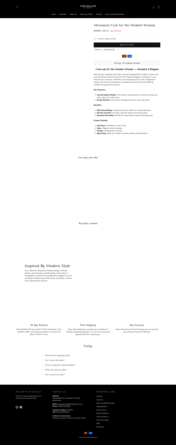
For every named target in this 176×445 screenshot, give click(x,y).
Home (54, 14)
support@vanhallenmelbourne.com (70, 404)
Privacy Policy (101, 410)
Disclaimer (100, 427)
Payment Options (102, 413)
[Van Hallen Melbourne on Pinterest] (21, 407)
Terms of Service (102, 417)
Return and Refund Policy (114, 14)
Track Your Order (86, 14)
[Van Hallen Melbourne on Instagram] (17, 407)
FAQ (98, 423)
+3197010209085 (64, 406)
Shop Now (63, 14)
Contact (99, 14)
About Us (73, 14)
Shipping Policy (101, 406)
